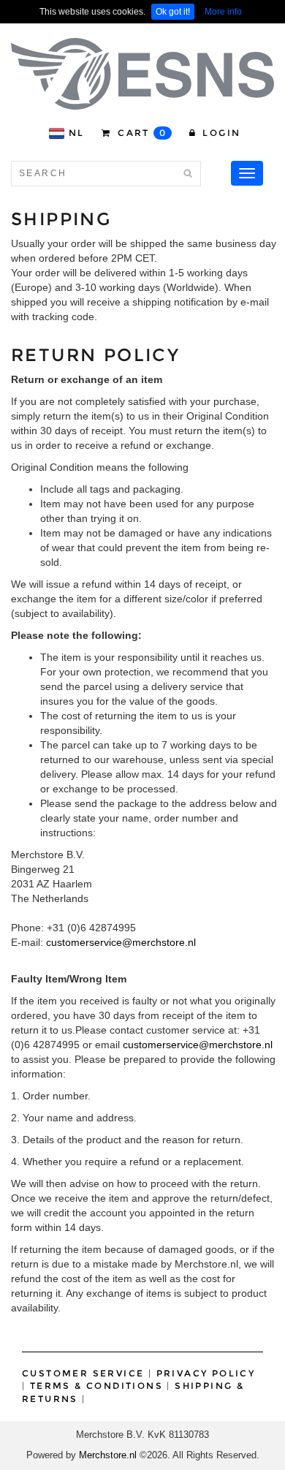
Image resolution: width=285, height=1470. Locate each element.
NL (77, 132)
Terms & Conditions (96, 1385)
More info (223, 12)
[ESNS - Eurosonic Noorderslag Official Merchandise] (142, 74)
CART (140, 132)
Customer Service (83, 1373)
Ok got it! (173, 12)
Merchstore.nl (108, 1455)
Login (219, 132)
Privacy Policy (206, 1373)
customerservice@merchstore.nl (121, 942)
